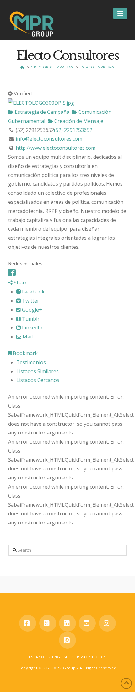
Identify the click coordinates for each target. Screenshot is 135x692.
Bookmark (25, 353)
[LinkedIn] (67, 623)
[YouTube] (87, 623)
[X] (47, 623)
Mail (27, 336)
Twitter (30, 300)
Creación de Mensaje (78, 121)
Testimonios (31, 362)
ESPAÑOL (37, 656)
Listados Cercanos (37, 380)
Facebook (33, 291)
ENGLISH (60, 656)
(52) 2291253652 (73, 130)
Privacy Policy (90, 656)
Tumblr (30, 318)
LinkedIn (31, 327)
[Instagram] (107, 623)
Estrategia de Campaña (41, 111)
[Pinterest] (67, 640)
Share (20, 282)
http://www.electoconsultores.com (55, 147)
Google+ (31, 309)
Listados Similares (37, 371)
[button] (120, 13)
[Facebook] (12, 274)
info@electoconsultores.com (49, 138)
